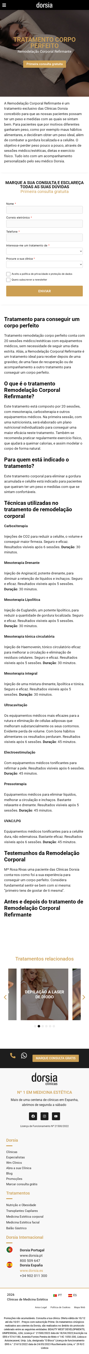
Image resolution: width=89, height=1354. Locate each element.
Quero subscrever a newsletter (29, 279)
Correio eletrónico (18, 217)
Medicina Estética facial (23, 1222)
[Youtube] (56, 1116)
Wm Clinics (14, 1163)
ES (75, 1295)
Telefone (12, 231)
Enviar (44, 291)
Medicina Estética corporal (24, 1216)
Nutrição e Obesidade (21, 1205)
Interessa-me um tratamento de (26, 245)
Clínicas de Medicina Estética (27, 1299)
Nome (10, 203)
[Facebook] (33, 1116)
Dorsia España (31, 1265)
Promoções (14, 1179)
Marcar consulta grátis (21, 1184)
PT (60, 1295)
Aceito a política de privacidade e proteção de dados (42, 273)
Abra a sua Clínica (18, 1168)
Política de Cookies (60, 1307)
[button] (5, 997)
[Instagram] (44, 1116)
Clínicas (11, 1152)
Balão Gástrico (16, 1228)
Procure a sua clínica (19, 258)
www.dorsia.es (31, 1270)
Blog (9, 1173)
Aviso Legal (41, 1307)
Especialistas (15, 1157)
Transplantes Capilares (22, 1211)
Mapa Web (79, 1307)
